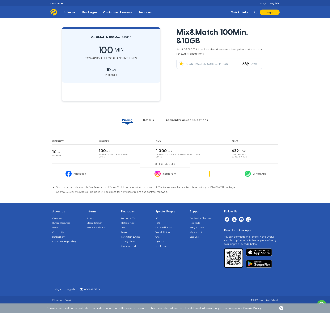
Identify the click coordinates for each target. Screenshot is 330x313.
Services (145, 12)
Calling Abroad (128, 241)
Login (269, 12)
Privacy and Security (62, 299)
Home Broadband (96, 227)
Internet (70, 12)
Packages (90, 12)
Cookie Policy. (252, 308)
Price (235, 141)
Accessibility (91, 289)
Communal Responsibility (64, 241)
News (55, 227)
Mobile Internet (94, 222)
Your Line (194, 236)
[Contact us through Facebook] (227, 219)
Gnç (157, 236)
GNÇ (123, 227)
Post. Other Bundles (130, 236)
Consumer (56, 3)
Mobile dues (161, 246)
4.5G (157, 222)
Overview (57, 218)
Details (148, 120)
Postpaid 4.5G (128, 218)
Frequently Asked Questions (186, 120)
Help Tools (195, 222)
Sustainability (58, 236)
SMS (158, 141)
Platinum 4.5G (128, 222)
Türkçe (263, 3)
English (274, 3)
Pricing (127, 120)
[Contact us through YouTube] (241, 219)
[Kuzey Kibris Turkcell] (53, 12)
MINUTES (104, 141)
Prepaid (125, 232)
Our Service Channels (200, 218)
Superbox (91, 218)
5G (156, 218)
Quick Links (239, 12)
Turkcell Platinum (163, 232)
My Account (196, 232)
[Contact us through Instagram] (248, 219)
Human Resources (61, 222)
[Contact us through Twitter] (234, 219)
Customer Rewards (118, 12)
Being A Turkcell (197, 227)
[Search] (255, 12)
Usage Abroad (128, 246)
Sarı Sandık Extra (163, 227)
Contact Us (58, 232)
